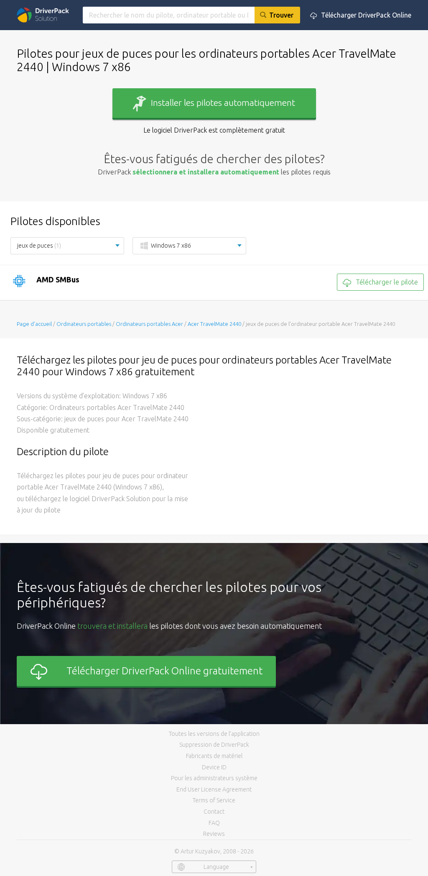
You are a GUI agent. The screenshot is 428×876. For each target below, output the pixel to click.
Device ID (214, 767)
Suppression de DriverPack (214, 744)
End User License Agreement (214, 789)
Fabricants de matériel (214, 756)
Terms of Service (214, 800)
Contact (214, 811)
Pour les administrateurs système (214, 778)
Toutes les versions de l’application (214, 733)
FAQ (214, 823)
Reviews (214, 833)
